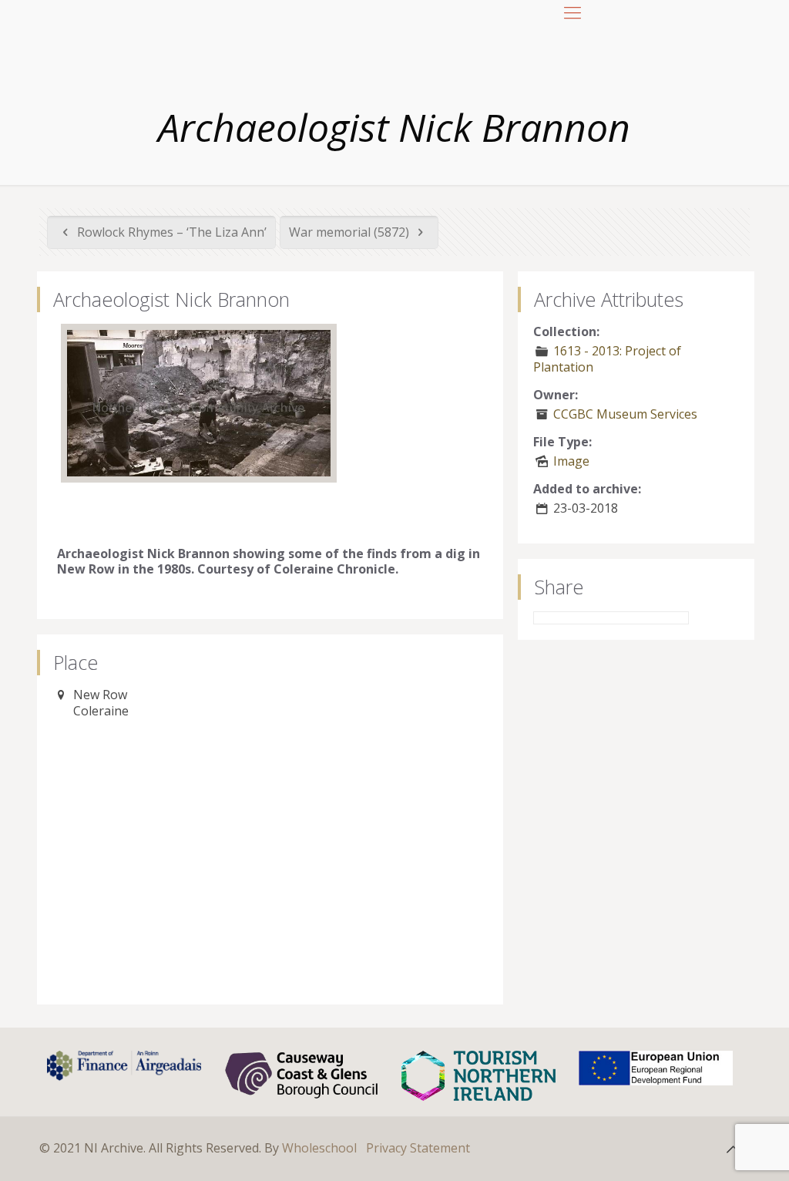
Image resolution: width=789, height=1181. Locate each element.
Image (571, 461)
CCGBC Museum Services (625, 413)
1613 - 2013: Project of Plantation (607, 358)
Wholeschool (319, 1147)
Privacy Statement (418, 1147)
